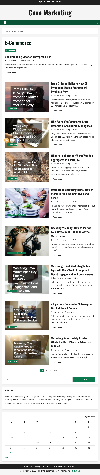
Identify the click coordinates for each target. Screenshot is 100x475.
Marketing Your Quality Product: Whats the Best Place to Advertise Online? (71, 342)
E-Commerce (10, 50)
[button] (5, 22)
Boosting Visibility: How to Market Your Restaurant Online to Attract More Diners (71, 232)
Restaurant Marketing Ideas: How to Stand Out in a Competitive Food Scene (72, 193)
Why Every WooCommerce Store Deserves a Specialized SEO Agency (27, 133)
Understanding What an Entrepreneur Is (28, 56)
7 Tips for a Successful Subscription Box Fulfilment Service (72, 306)
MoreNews (59, 466)
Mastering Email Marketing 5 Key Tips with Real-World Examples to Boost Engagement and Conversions (72, 270)
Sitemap (76, 471)
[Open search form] (97, 22)
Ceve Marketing (50, 12)
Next (56, 370)
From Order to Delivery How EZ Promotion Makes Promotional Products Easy (27, 97)
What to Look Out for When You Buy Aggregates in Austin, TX (72, 157)
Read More (12, 73)
